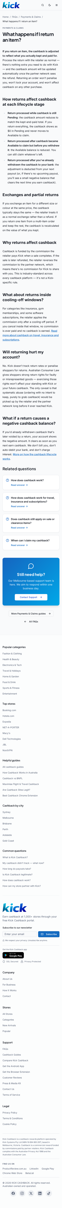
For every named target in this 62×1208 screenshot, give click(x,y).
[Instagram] (22, 1193)
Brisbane (7, 823)
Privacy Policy (10, 1112)
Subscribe (51, 934)
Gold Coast (8, 840)
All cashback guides (13, 766)
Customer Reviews (12, 1077)
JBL (5, 744)
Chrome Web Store (12, 1173)
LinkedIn (34, 1168)
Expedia (7, 721)
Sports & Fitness (11, 688)
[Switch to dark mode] (49, 5)
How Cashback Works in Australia (20, 772)
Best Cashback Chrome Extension (20, 795)
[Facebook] (13, 1193)
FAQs (14, 16)
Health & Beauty (11, 659)
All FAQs (33, 621)
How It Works (9, 990)
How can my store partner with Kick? (22, 886)
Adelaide (7, 835)
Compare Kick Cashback (15, 1060)
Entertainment (10, 693)
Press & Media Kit (12, 1083)
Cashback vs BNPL (13, 778)
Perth (5, 829)
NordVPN (8, 750)
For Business (9, 984)
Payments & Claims (31, 16)
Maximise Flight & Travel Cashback (21, 784)
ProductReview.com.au (14, 1168)
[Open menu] (56, 5)
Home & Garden (11, 676)
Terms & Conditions (13, 1118)
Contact (7, 996)
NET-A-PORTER (11, 727)
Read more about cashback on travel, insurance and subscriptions (31, 335)
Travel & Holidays (12, 670)
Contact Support (28, 597)
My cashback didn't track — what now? (23, 863)
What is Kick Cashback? (15, 857)
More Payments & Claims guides (28, 613)
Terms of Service (11, 1094)
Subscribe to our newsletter (17, 927)
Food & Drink (9, 682)
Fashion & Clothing (12, 653)
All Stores (7, 1014)
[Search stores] (42, 5)
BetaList (29, 1173)
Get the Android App (13, 1066)
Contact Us (8, 1089)
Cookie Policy (10, 1124)
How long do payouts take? (17, 868)
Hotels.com (8, 716)
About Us (7, 979)
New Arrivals (9, 1025)
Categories (8, 1019)
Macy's (6, 733)
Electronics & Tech (12, 665)
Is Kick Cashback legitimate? (17, 874)
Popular (6, 1031)
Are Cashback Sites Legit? (16, 789)
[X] (31, 1193)
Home (6, 16)
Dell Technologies (12, 738)
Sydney (6, 812)
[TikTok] (49, 1193)
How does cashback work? (17, 880)
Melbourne (8, 817)
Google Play (48, 1168)
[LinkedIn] (40, 1193)
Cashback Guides (12, 1054)
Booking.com (9, 710)
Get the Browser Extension (16, 1071)
